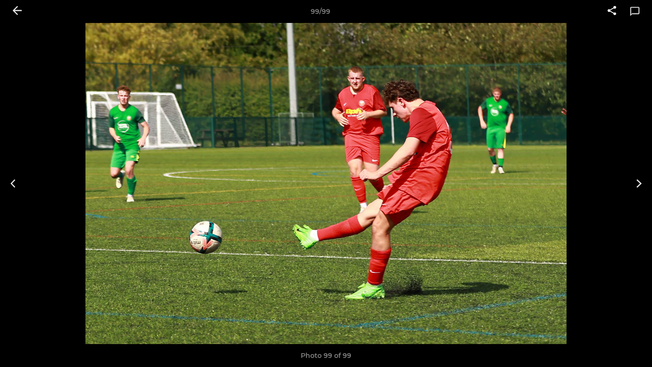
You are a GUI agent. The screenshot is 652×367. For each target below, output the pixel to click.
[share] (612, 11)
